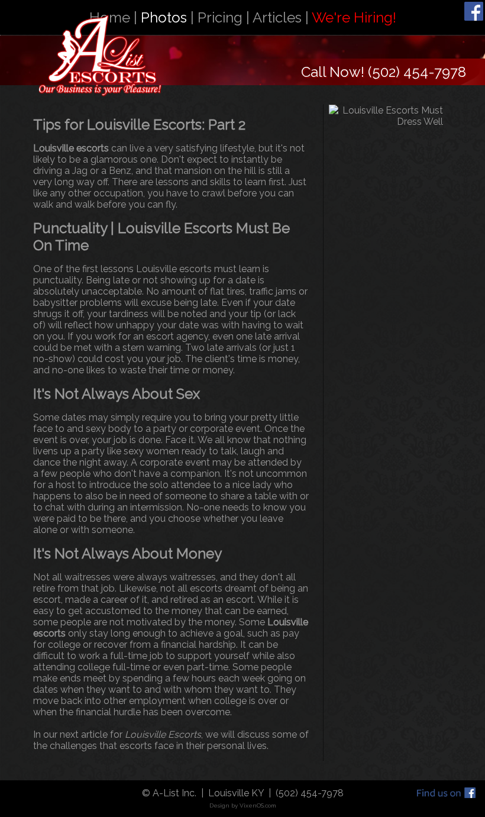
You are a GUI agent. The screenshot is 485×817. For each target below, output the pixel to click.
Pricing (220, 17)
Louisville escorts (71, 148)
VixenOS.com (258, 805)
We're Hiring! (354, 17)
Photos (164, 17)
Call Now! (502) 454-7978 (383, 71)
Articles (277, 17)
